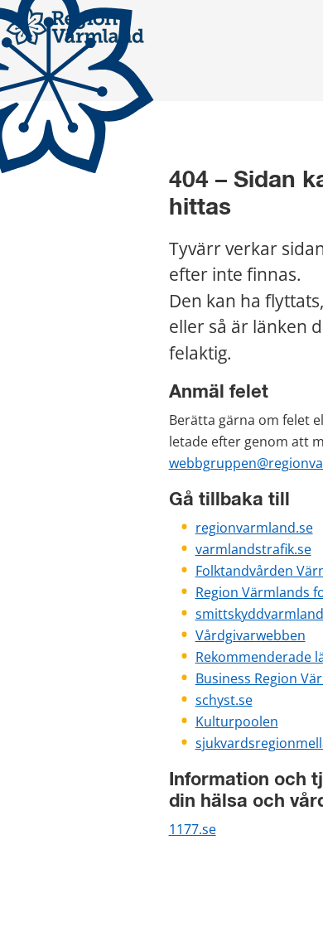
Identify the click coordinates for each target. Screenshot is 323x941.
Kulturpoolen (236, 721)
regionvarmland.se (254, 528)
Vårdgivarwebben (250, 635)
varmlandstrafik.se (253, 549)
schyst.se (224, 700)
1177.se (192, 829)
